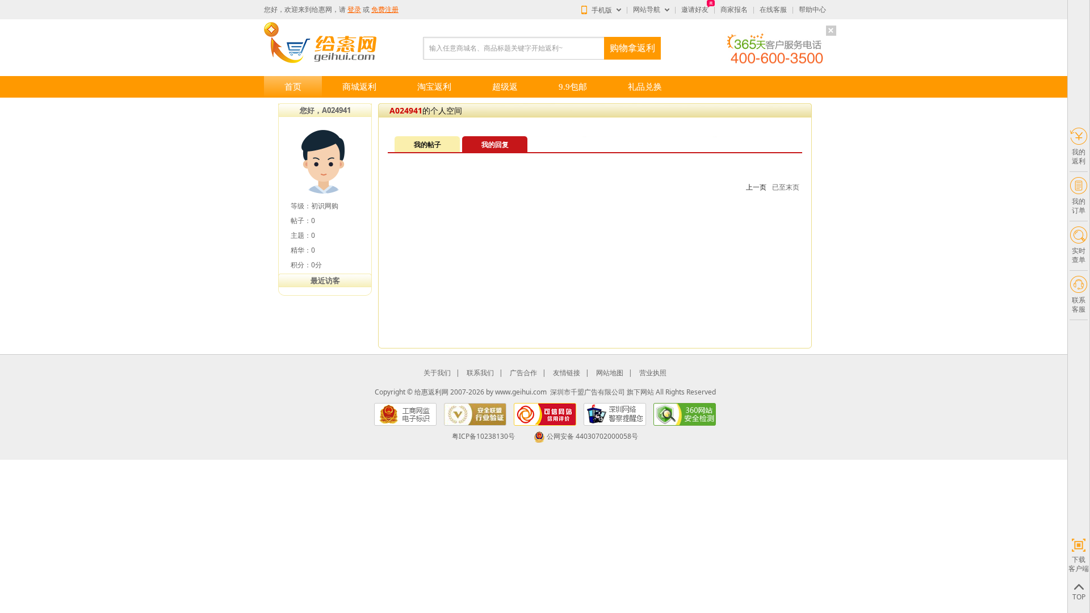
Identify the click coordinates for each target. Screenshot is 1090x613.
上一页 (756, 187)
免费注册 (385, 10)
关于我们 (437, 372)
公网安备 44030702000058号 (592, 436)
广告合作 (523, 372)
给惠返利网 (431, 392)
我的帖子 (427, 144)
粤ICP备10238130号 (483, 436)
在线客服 (773, 10)
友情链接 (566, 372)
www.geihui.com (521, 392)
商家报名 (734, 10)
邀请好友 (694, 10)
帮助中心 (812, 10)
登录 (354, 10)
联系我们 (480, 372)
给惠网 (322, 10)
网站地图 (609, 372)
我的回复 (495, 144)
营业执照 (652, 372)
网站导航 (646, 10)
